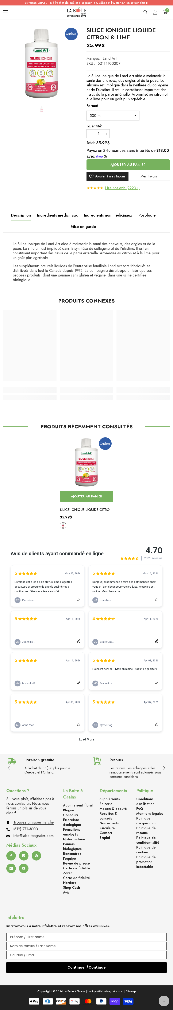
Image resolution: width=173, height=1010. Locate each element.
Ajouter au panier (128, 164)
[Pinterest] (36, 856)
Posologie (147, 215)
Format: (93, 105)
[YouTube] (23, 868)
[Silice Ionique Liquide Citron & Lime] (86, 462)
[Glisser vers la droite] (164, 768)
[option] (41, 63)
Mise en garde (83, 226)
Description (21, 215)
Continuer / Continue (86, 967)
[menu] (5, 12)
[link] (30, 390)
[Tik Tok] (11, 868)
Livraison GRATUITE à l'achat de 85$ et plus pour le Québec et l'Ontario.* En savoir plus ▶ (86, 3)
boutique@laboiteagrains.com (105, 991)
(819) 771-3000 (25, 829)
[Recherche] (145, 12)
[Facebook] (11, 856)
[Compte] (155, 12)
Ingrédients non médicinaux (108, 215)
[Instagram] (23, 856)
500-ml (63, 525)
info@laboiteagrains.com (33, 835)
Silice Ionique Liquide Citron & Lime (86, 510)
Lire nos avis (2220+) (122, 188)
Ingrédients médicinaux (57, 215)
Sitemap (131, 991)
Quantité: (94, 126)
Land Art (110, 58)
